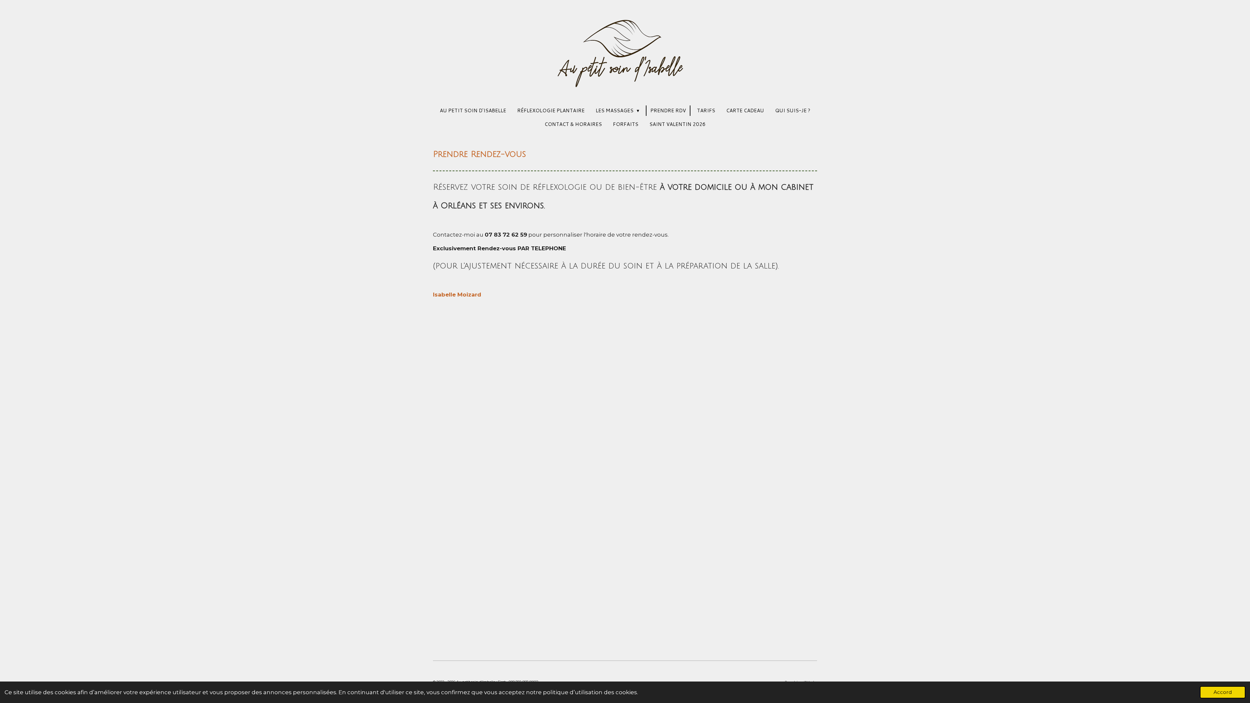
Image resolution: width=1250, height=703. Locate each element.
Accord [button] (1223, 692)
